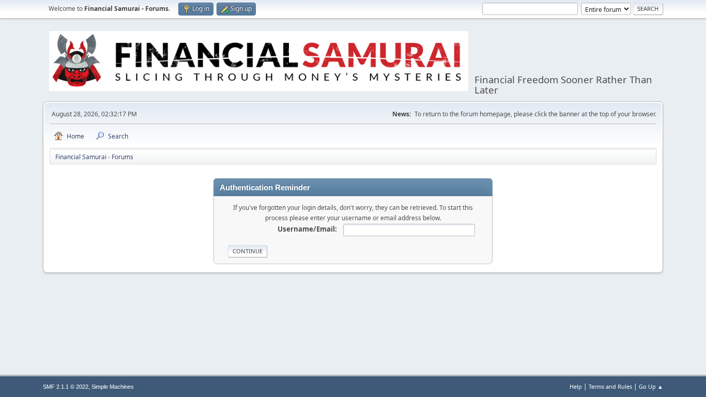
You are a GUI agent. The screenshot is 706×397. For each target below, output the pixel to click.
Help (576, 386)
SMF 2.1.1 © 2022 (65, 387)
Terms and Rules (610, 386)
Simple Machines (112, 387)
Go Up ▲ (651, 386)
